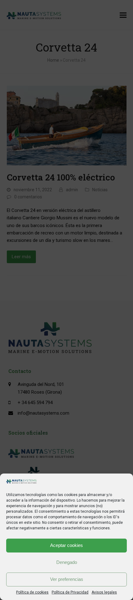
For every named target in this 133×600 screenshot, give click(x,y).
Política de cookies (32, 592)
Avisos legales (104, 592)
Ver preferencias (66, 579)
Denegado (66, 562)
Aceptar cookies (66, 545)
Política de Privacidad (70, 592)
